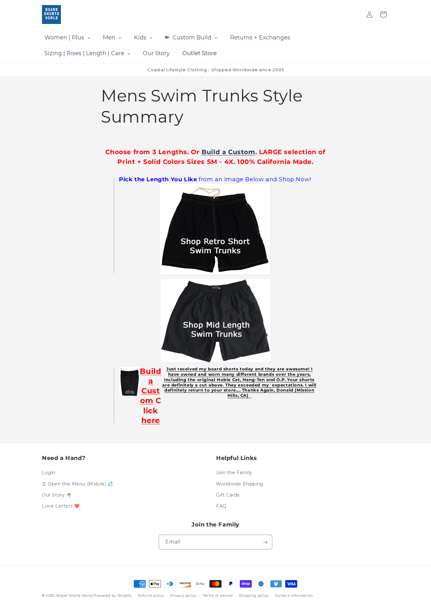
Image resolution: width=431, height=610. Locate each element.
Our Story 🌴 (57, 495)
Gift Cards (227, 495)
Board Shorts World (74, 595)
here (150, 420)
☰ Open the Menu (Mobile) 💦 (77, 484)
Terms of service (218, 595)
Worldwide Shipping (239, 484)
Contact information (294, 595)
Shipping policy (254, 595)
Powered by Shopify (113, 595)
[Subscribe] (265, 542)
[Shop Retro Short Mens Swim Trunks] (215, 229)
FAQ (221, 506)
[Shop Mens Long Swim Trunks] (129, 381)
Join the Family (234, 472)
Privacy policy (183, 595)
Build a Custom (228, 152)
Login (49, 472)
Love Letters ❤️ (61, 506)
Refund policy (151, 595)
